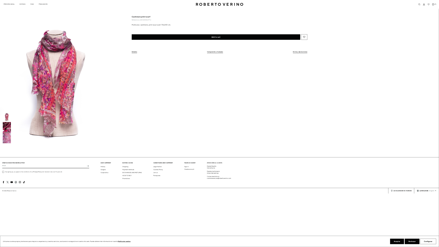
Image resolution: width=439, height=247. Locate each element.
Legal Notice (157, 166)
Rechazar (412, 241)
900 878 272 (211, 168)
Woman (22, 4)
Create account (189, 169)
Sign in (186, 166)
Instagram (20, 182)
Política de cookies (124, 241)
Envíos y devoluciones (300, 52)
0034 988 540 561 (213, 173)
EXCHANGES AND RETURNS (132, 172)
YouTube (12, 182)
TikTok (24, 182)
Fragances (43, 4)
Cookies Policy (158, 169)
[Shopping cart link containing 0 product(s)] (433, 4)
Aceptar (397, 241)
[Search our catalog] (419, 4)
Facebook (3, 182)
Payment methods (128, 169)
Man (32, 4)
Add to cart (216, 37)
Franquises (156, 175)
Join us (155, 172)
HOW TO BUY (127, 175)
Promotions (126, 178)
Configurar (428, 241)
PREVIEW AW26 (9, 4)
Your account (190, 163)
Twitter (7, 182)
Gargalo (103, 169)
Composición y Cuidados (215, 52)
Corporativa (104, 172)
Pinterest (16, 182)
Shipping (125, 166)
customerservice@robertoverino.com (219, 178)
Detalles (134, 52)
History (103, 166)
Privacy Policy (37, 171)
